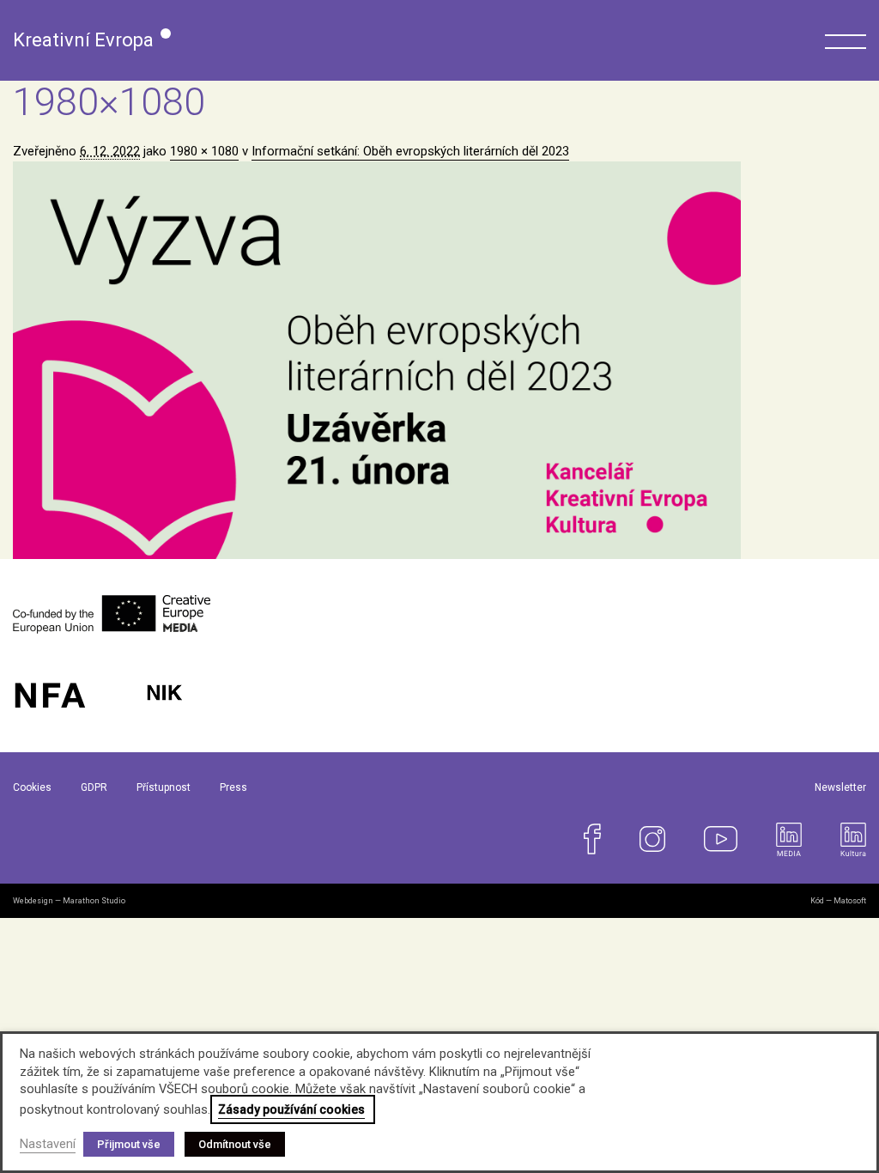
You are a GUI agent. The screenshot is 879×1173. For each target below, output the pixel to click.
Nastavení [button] (48, 1144)
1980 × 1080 (204, 151)
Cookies (32, 787)
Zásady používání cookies (291, 1109)
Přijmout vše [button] (129, 1144)
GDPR (94, 787)
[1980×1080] (439, 360)
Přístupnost (163, 787)
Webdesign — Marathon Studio (69, 900)
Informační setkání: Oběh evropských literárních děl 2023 (410, 151)
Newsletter (840, 787)
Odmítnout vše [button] (234, 1144)
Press (233, 787)
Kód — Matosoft (838, 900)
